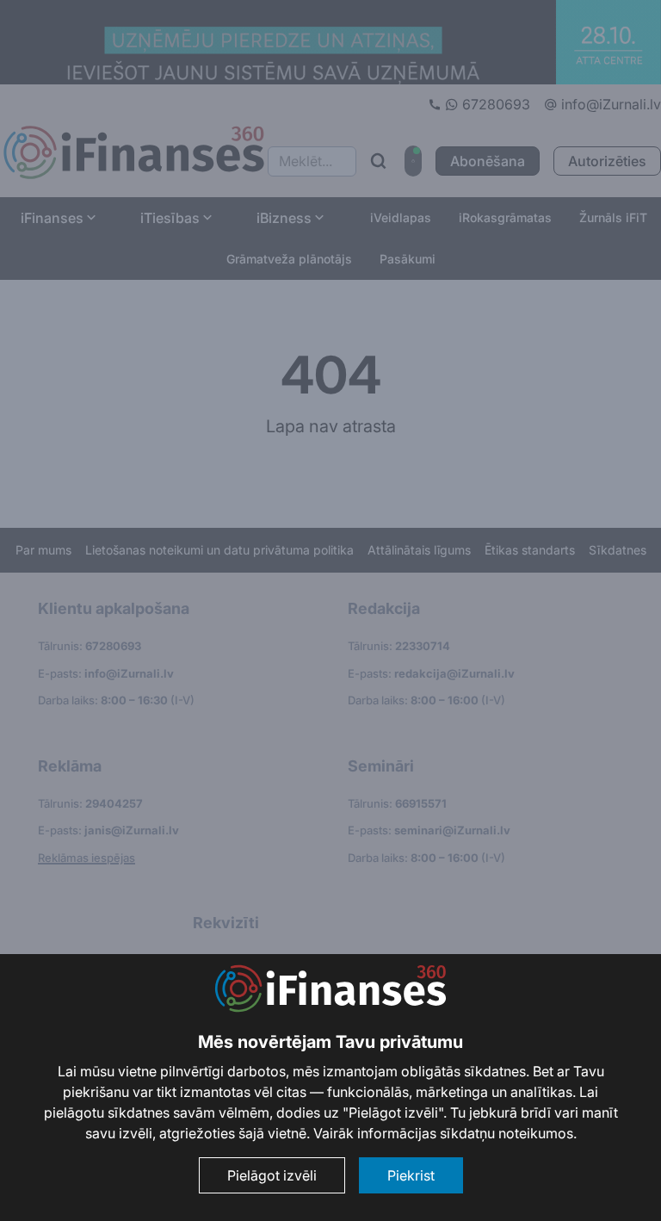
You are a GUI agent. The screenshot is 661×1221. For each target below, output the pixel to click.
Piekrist (411, 1175)
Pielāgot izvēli (272, 1175)
